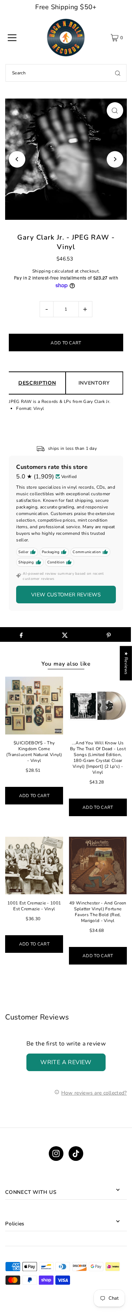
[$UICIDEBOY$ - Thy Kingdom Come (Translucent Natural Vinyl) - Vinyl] (34, 705)
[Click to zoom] (115, 110)
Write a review (66, 1062)
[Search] (117, 73)
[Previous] (17, 159)
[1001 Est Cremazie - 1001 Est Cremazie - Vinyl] (34, 866)
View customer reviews (66, 594)
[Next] (115, 159)
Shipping (41, 271)
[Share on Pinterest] (109, 634)
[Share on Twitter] (65, 634)
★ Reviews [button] (126, 663)
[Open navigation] (12, 38)
